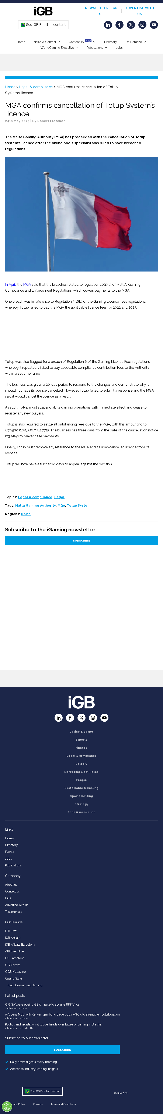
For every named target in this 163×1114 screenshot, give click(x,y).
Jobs (119, 47)
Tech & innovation (82, 812)
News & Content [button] (45, 42)
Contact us (12, 891)
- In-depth (26, 1028)
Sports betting (81, 796)
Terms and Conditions (63, 1104)
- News (23, 1008)
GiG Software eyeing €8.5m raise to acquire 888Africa (42, 1004)
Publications (95, 47)
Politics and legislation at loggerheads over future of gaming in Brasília (53, 1024)
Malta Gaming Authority (35, 505)
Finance (82, 747)
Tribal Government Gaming (23, 985)
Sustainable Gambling (81, 788)
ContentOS (80, 42)
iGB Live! (11, 931)
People (81, 780)
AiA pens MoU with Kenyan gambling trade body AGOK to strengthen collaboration (62, 1014)
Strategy (82, 804)
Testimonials (13, 911)
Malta (26, 514)
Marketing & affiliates (81, 771)
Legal (59, 497)
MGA (27, 285)
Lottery (81, 763)
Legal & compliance (36, 87)
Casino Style (13, 978)
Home (21, 42)
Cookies (37, 1104)
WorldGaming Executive (57, 47)
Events (9, 852)
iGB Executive (14, 951)
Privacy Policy (17, 1104)
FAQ (8, 898)
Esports (81, 739)
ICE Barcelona (14, 958)
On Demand (133, 42)
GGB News (12, 965)
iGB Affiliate (12, 937)
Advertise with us (16, 905)
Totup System (79, 505)
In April (10, 285)
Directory (110, 42)
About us (11, 884)
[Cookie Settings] (7, 1106)
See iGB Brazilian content (43, 25)
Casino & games (81, 731)
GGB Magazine (15, 971)
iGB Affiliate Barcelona (20, 944)
